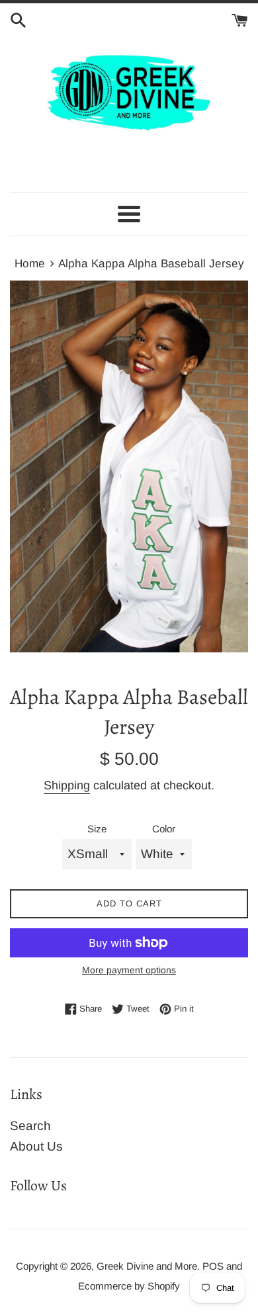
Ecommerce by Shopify (129, 1286)
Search (30, 1126)
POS (213, 1266)
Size (97, 828)
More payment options (129, 970)
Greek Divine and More (147, 1266)
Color (163, 828)
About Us (36, 1146)
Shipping (67, 785)
